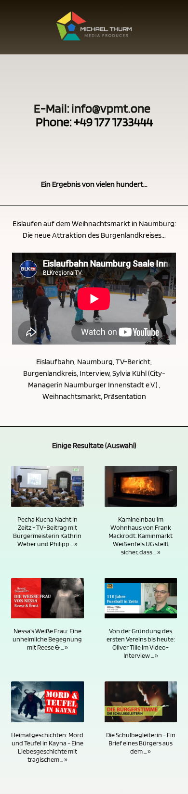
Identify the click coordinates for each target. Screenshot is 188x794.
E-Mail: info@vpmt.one (92, 108)
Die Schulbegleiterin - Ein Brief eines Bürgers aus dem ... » (140, 742)
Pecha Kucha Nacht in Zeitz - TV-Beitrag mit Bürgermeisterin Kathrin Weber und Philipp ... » (47, 531)
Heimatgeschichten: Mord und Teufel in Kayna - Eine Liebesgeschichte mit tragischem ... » (47, 746)
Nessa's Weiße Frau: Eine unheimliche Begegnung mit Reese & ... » (47, 639)
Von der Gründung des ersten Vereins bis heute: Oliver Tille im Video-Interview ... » (141, 643)
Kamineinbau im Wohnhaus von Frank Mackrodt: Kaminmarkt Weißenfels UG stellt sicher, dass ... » (140, 535)
